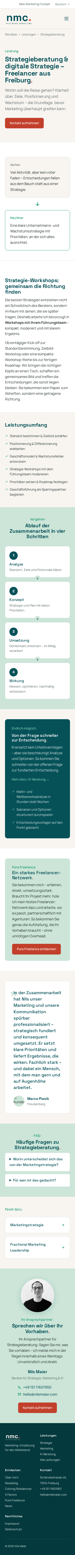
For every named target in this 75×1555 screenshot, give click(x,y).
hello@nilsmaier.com (40, 1394)
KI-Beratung (48, 1454)
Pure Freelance (15, 1500)
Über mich (12, 1477)
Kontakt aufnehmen (24, 123)
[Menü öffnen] (66, 18)
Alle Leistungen (50, 1460)
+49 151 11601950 (37, 1387)
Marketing (46, 1448)
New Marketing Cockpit (34, 4)
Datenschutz (13, 1529)
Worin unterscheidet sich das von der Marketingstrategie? (36, 1162)
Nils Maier (11, 34)
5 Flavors (11, 1494)
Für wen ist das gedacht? (34, 1180)
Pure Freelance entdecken (36, 949)
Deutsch (60, 4)
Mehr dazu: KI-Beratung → (30, 779)
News (8, 1506)
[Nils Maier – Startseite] (19, 18)
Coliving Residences (18, 1489)
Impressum (12, 1523)
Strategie (46, 1443)
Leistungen (28, 34)
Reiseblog (11, 1483)
